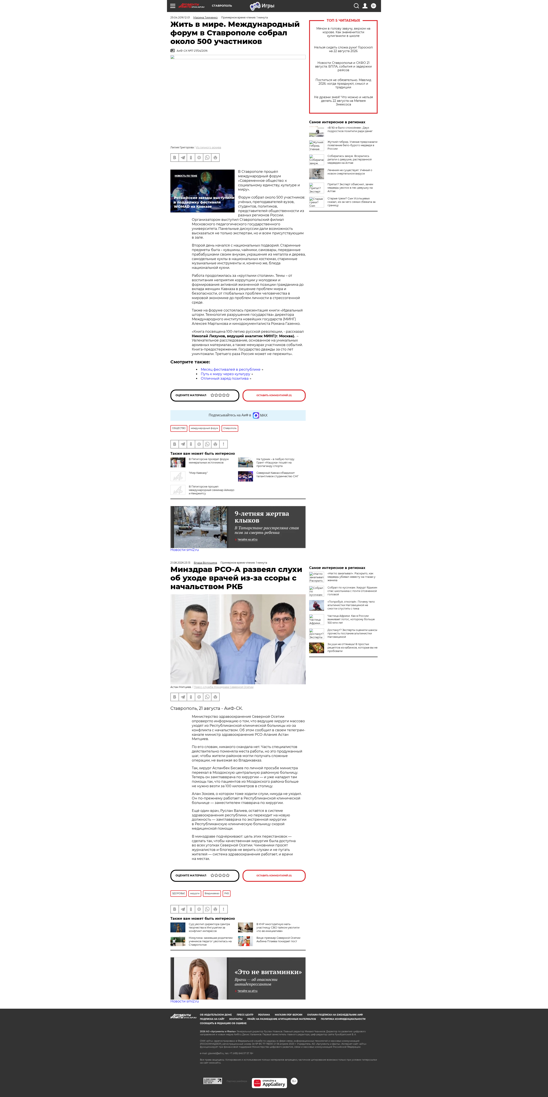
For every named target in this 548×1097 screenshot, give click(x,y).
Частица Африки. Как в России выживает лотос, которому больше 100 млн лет (351, 619)
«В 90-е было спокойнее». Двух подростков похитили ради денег (350, 129)
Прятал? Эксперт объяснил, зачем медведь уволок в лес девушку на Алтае (350, 188)
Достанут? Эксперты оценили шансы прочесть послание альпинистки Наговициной (352, 633)
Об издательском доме (216, 1014)
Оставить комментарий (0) (274, 395)
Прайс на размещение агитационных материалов (281, 1019)
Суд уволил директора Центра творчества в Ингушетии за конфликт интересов (209, 927)
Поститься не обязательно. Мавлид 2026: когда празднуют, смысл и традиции (343, 83)
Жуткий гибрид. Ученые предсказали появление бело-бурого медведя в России (352, 145)
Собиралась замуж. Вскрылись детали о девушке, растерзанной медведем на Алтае (350, 159)
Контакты (235, 1019)
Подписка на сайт (212, 1019)
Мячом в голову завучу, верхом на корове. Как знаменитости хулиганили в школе (343, 32)
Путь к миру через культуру (225, 374)
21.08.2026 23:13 (180, 562)
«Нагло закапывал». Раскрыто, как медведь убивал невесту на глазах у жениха (351, 577)
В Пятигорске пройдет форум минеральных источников (209, 460)
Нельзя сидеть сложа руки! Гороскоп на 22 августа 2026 (343, 49)
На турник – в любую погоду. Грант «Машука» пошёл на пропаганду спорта (275, 462)
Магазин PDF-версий (288, 1014)
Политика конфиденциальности (343, 1019)
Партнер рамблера (237, 1081)
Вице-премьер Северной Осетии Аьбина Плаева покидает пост (278, 939)
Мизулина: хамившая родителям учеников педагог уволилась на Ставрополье (210, 941)
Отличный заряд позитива (225, 378)
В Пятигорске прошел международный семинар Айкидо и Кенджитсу (211, 490)
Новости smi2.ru (184, 550)
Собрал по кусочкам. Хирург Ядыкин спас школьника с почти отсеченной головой (352, 591)
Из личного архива (208, 147)
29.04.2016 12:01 (180, 17)
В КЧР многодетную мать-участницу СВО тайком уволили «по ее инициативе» (277, 927)
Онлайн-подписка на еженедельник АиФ (335, 1014)
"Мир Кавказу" (198, 472)
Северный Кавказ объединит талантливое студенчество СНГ (277, 474)
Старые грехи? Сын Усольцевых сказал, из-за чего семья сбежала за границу (351, 202)
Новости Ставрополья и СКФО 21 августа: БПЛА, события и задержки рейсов (343, 66)
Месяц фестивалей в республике (231, 369)
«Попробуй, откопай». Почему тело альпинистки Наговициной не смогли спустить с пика (351, 605)
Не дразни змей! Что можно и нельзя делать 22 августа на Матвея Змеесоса (343, 100)
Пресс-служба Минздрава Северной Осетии (223, 687)
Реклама (264, 1014)
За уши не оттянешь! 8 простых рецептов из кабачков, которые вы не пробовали (352, 648)
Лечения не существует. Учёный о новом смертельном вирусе (350, 172)
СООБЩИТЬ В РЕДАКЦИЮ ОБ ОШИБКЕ (223, 1023)
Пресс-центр (245, 1014)
